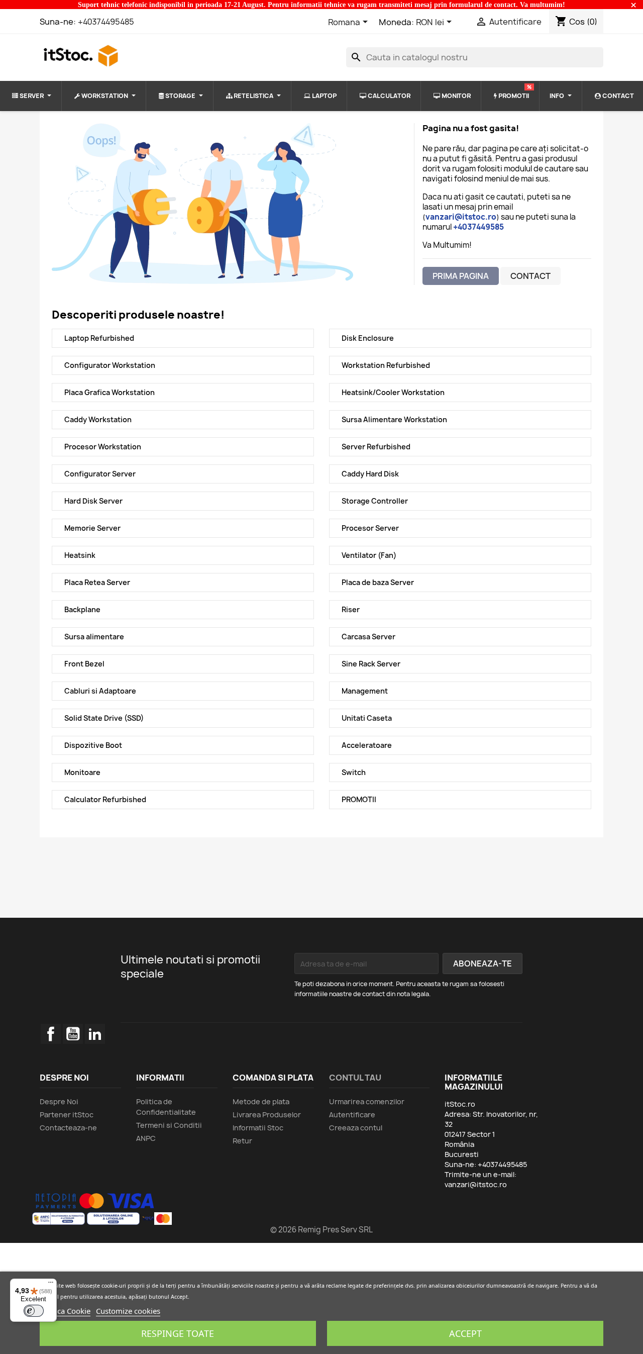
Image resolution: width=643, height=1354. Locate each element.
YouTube (73, 1034)
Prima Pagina (461, 275)
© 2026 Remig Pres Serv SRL (321, 1229)
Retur (242, 1140)
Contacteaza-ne (68, 1127)
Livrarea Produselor (267, 1114)
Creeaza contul (355, 1127)
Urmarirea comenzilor (366, 1101)
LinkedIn (95, 1034)
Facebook (51, 1034)
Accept (465, 1333)
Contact (530, 275)
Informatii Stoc (258, 1127)
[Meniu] (51, 1285)
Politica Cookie (65, 1311)
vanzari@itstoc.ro (476, 1184)
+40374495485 (106, 21)
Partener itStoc (66, 1114)
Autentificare (352, 1114)
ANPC (146, 1138)
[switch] (34, 1311)
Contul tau (355, 1077)
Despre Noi (59, 1101)
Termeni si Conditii (169, 1125)
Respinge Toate (177, 1333)
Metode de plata (261, 1101)
